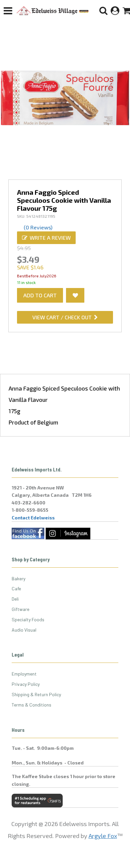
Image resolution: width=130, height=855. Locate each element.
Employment (24, 674)
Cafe (16, 588)
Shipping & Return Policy (36, 694)
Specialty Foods (28, 619)
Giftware (20, 609)
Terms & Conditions (31, 705)
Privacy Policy (26, 684)
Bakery (18, 578)
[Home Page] (52, 10)
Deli (15, 599)
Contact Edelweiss (33, 517)
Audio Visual (24, 630)
